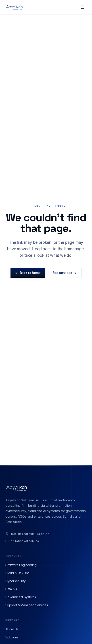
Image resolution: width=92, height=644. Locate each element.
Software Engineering (20, 565)
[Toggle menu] (83, 7)
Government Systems (20, 597)
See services (62, 273)
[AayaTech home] (14, 7)
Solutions (11, 637)
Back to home (30, 273)
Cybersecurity (15, 581)
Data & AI (11, 589)
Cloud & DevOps (17, 573)
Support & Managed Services (26, 605)
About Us (12, 629)
